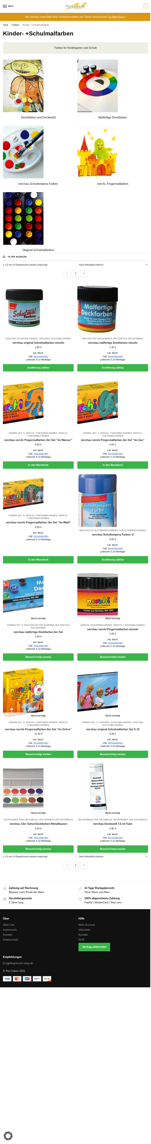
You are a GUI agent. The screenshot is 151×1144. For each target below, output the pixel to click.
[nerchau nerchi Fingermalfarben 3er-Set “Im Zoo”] (112, 403)
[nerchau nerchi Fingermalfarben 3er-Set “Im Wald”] (38, 493)
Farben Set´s (16, 433)
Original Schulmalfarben (22, 338)
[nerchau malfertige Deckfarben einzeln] (112, 308)
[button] (145, 6)
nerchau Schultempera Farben (98, 530)
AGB (81, 939)
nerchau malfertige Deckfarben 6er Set (38, 632)
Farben (15, 25)
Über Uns (9, 924)
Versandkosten (41, 356)
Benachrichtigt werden (38, 657)
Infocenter (84, 929)
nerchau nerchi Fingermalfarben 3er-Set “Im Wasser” (38, 440)
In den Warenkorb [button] (38, 465)
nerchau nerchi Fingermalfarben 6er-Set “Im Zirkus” (38, 729)
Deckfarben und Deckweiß (21, 820)
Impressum (10, 929)
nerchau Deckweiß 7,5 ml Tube (112, 823)
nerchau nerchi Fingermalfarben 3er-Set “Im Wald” (38, 522)
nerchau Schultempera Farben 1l (113, 534)
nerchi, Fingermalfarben (41, 433)
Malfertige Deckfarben (97, 338)
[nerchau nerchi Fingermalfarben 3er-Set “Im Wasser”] (38, 403)
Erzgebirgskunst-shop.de (18, 963)
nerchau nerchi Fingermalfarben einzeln (112, 629)
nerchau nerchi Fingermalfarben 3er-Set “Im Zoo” (113, 440)
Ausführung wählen (38, 367)
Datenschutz (10, 939)
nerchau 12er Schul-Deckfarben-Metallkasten (38, 823)
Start (5, 25)
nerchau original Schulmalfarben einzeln (38, 342)
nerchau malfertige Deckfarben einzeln (113, 342)
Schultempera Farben (132, 530)
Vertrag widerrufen (94, 946)
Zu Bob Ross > (117, 16)
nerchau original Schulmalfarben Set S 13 (112, 729)
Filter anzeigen (17, 257)
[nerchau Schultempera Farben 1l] (112, 500)
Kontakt (7, 934)
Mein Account (86, 924)
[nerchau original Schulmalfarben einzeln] (38, 308)
